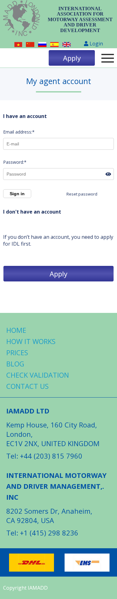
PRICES (17, 352)
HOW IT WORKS (31, 341)
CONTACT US (27, 386)
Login (95, 43)
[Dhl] (31, 562)
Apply (72, 58)
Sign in (17, 193)
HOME (16, 330)
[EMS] (87, 562)
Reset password (81, 194)
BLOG (15, 363)
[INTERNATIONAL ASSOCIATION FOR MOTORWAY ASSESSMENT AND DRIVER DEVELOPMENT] (21, 19)
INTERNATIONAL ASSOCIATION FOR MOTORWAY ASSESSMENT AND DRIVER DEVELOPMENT (80, 19)
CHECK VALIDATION (37, 375)
